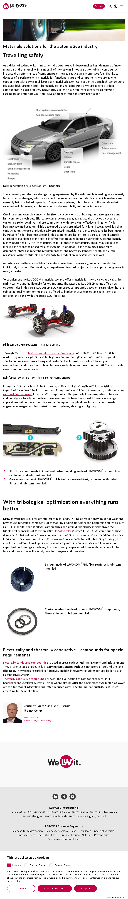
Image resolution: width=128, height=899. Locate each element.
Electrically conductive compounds (24, 662)
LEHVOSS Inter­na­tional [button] (64, 807)
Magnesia (86, 830)
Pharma (75, 834)
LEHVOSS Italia (79, 812)
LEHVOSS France (60, 812)
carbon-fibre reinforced (17, 394)
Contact (99, 6)
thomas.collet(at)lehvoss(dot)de (38, 720)
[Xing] (64, 796)
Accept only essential (55, 888)
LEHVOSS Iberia (76, 816)
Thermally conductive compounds (24, 678)
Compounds (18, 830)
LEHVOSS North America (102, 812)
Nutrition (87, 834)
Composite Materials (57, 830)
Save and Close (21, 888)
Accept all (86, 888)
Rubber (75, 830)
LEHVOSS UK (42, 812)
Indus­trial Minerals (104, 830)
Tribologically (63, 531)
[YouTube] (72, 796)
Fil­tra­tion (64, 834)
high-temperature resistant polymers (51, 353)
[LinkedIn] (55, 796)
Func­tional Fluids (26, 834)
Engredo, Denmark (97, 816)
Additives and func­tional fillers (64, 838)
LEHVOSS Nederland (55, 816)
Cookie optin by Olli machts (115, 897)
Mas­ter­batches (35, 830)
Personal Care (102, 834)
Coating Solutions (47, 834)
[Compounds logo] (15, 6)
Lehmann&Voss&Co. (22, 812)
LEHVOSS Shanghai (32, 816)
